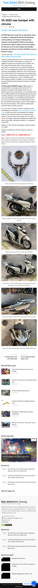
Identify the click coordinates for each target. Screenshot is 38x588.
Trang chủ (4, 14)
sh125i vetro (4, 522)
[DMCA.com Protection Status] (6, 525)
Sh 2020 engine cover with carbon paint (11, 358)
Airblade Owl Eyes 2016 (18, 558)
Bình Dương (19, 3)
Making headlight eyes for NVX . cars (22, 574)
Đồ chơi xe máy (14, 14)
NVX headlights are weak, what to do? (16, 457)
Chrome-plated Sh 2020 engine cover (28, 358)
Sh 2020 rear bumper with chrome (11, 16)
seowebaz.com (19, 586)
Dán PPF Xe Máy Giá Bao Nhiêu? (21, 390)
